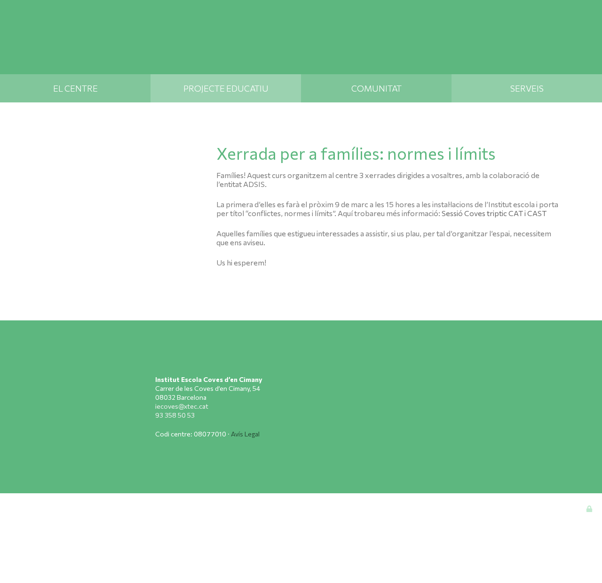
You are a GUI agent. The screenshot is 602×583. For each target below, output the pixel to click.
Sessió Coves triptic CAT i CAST (494, 213)
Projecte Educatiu (226, 88)
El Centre (75, 88)
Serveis (527, 88)
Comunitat (376, 88)
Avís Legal (245, 434)
